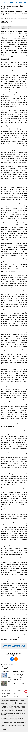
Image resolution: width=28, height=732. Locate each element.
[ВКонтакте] (12, 659)
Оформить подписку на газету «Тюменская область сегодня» (14, 646)
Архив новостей (6, 693)
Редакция (16, 695)
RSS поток (16, 696)
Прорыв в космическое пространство (14, 27)
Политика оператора (5, 726)
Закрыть (4, 729)
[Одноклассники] (16, 659)
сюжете (10, 665)
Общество (4, 21)
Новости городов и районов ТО (7, 695)
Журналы (16, 693)
